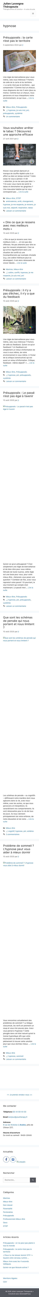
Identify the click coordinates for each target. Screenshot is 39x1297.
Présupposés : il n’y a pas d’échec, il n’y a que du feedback (19, 294)
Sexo (5, 1223)
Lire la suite (23, 192)
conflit (17, 272)
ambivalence (11, 201)
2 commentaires (12, 834)
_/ (6, 110)
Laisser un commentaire (16, 211)
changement (28, 201)
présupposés (8, 113)
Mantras (9, 269)
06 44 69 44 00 (19, 1112)
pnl (27, 110)
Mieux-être (10, 107)
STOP (18, 198)
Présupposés (21, 107)
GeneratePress (25, 1294)
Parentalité (7, 1209)
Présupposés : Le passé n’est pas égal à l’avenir (19, 394)
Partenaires (8, 1212)
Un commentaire (13, 117)
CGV (5, 1282)
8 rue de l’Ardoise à (14, 1125)
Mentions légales (10, 1278)
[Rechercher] (33, 1180)
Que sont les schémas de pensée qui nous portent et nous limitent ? (18, 622)
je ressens (29, 205)
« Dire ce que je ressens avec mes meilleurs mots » (19, 226)
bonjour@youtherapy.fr (17, 1117)
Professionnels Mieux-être (14, 1219)
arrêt (20, 201)
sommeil (19, 1056)
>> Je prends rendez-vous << (19, 1095)
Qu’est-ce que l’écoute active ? (16, 1267)
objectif (14, 208)
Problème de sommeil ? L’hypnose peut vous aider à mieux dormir (18, 849)
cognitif (11, 831)
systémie (18, 113)
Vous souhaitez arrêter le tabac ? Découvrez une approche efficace (18, 131)
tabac (30, 208)
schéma (30, 831)
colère (10, 272)
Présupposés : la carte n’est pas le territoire (18, 39)
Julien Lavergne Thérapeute (13, 5)
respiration (22, 208)
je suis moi (20, 110)
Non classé (7, 1205)
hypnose (11, 110)
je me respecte (17, 205)
